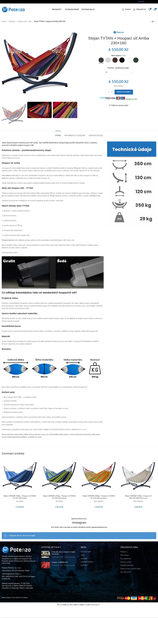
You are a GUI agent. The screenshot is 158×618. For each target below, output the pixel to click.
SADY (83, 555)
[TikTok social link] (155, 1)
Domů (4, 21)
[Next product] (155, 21)
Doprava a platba (125, 562)
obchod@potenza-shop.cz (10, 1)
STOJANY (84, 558)
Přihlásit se (123, 552)
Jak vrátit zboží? (125, 572)
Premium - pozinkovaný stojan (118, 68)
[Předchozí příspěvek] (150, 21)
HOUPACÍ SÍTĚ (86, 552)
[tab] (58, 134)
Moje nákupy (124, 555)
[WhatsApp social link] (152, 1)
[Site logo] (13, 9)
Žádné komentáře (69, 557)
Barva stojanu (116, 55)
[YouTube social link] (150, 1)
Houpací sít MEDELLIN (59, 562)
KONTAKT (141, 1)
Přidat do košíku (124, 92)
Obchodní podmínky (126, 565)
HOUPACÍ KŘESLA (87, 562)
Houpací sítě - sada (24, 21)
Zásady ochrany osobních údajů (130, 569)
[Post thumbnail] (45, 554)
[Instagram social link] (149, 1)
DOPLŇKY (84, 565)
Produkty (12, 21)
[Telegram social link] (156, 1)
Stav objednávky (125, 558)
